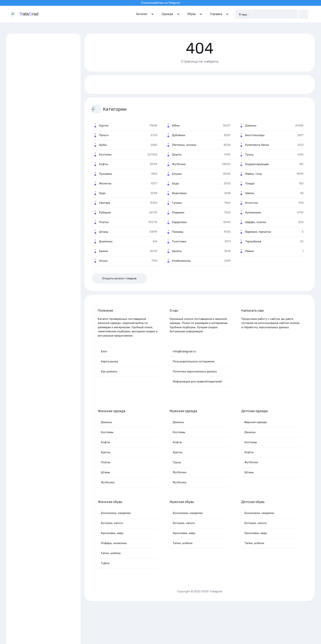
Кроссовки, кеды (112, 533)
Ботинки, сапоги (112, 523)
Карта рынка (109, 361)
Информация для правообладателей (197, 381)
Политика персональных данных (195, 371)
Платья (105, 462)
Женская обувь (110, 502)
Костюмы (107, 432)
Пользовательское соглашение (193, 361)
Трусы (177, 462)
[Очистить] (293, 14)
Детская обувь (253, 502)
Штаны (105, 472)
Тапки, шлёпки (111, 553)
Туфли (105, 563)
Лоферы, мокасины (114, 543)
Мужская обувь (182, 502)
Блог (104, 351)
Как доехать (109, 371)
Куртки (105, 452)
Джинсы (106, 422)
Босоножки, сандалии (116, 513)
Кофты (105, 442)
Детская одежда (254, 411)
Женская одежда (111, 411)
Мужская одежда (183, 411)
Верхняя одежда (255, 422)
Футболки (107, 482)
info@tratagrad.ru (184, 351)
